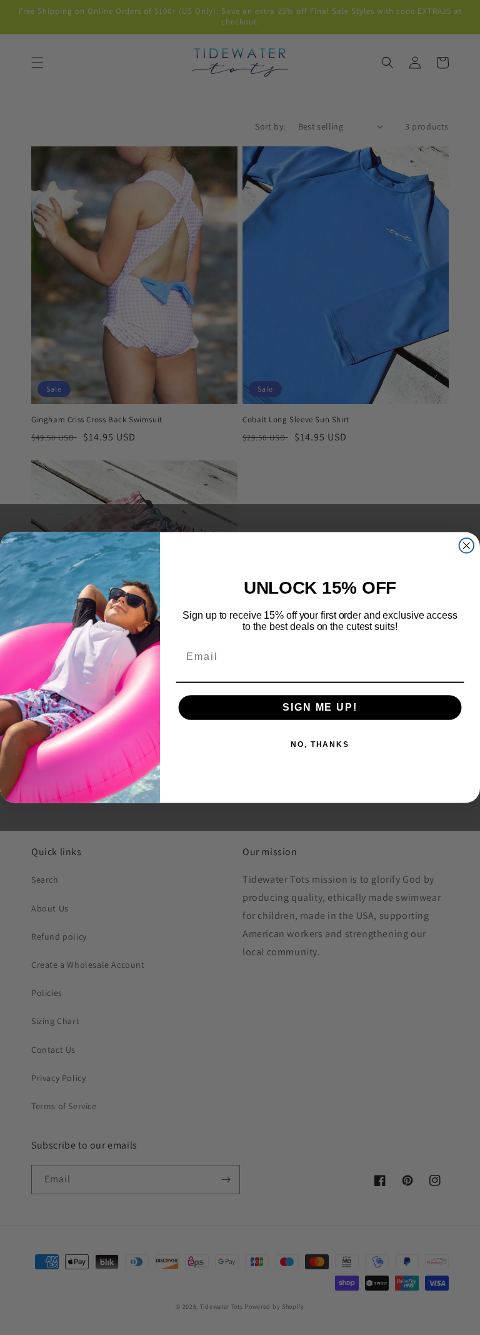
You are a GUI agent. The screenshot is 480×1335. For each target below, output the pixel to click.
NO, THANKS (320, 744)
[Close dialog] (466, 545)
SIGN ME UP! (319, 707)
